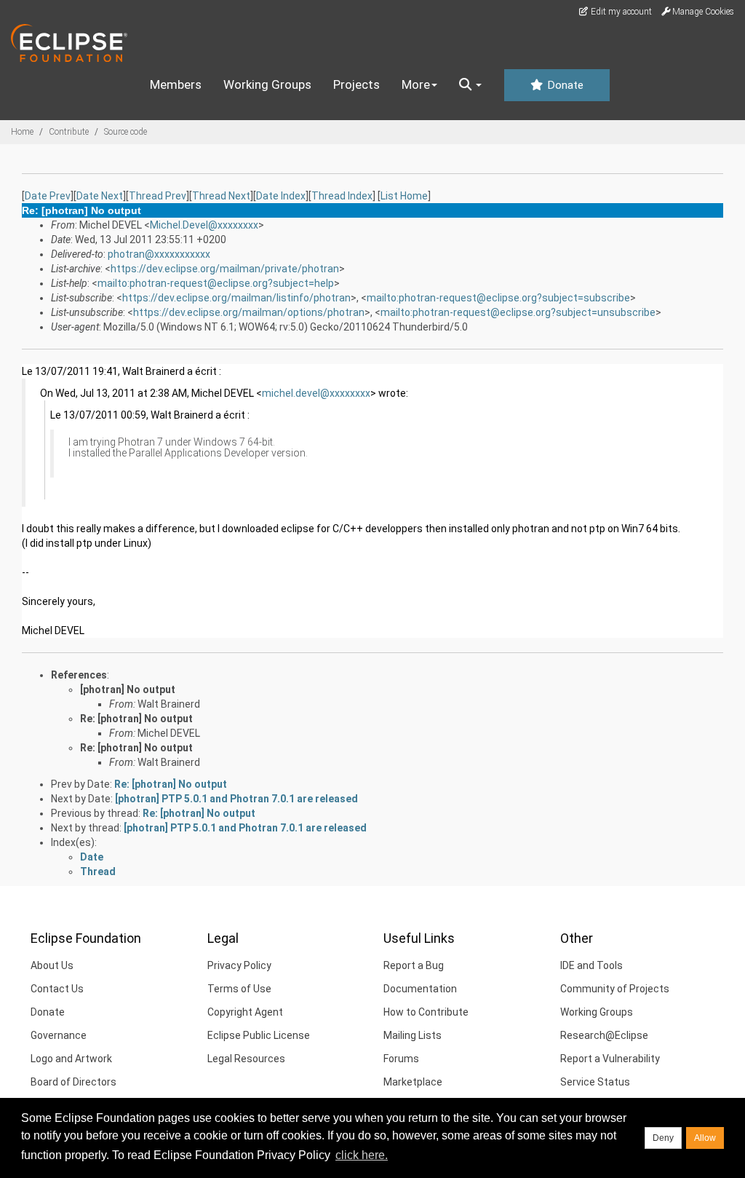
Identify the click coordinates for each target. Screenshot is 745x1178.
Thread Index (341, 196)
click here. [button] (361, 1155)
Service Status (595, 1082)
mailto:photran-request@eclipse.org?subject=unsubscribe (518, 312)
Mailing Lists (412, 1035)
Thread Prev (157, 196)
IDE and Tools (591, 965)
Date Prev (48, 196)
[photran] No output (127, 689)
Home (22, 132)
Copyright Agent (245, 1012)
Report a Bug (413, 965)
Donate (563, 85)
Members (176, 84)
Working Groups (267, 84)
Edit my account (620, 12)
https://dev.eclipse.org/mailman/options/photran (248, 312)
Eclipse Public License (258, 1035)
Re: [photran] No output (136, 718)
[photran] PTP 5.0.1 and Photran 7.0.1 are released (236, 799)
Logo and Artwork (71, 1058)
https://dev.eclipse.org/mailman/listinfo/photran (236, 298)
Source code (125, 132)
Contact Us (57, 989)
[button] (470, 85)
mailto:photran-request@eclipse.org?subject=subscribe (498, 298)
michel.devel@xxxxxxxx (316, 393)
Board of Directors (73, 1082)
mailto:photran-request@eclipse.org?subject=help (215, 283)
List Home (404, 196)
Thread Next (221, 196)
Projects (356, 84)
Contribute (69, 132)
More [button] (416, 84)
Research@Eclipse (604, 1035)
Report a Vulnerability (610, 1058)
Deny (663, 1138)
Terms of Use (239, 989)
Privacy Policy (239, 965)
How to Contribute (426, 1012)
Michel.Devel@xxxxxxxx (204, 225)
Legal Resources (246, 1058)
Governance (59, 1035)
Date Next (99, 196)
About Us (52, 965)
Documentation (420, 989)
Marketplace (412, 1082)
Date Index (281, 196)
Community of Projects (614, 989)
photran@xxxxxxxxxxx (159, 254)
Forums (401, 1058)
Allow (705, 1138)
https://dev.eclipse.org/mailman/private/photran (225, 268)
